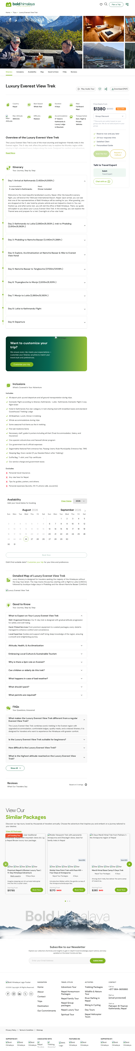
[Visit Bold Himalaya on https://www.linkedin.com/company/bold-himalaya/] (19, 994)
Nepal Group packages (67, 1004)
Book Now (37, 890)
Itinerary (9, 72)
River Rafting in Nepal (92, 999)
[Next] (129, 864)
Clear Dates (66, 501)
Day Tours (90, 1009)
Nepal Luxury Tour (70, 1009)
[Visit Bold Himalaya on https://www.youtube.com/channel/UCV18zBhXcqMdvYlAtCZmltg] (31, 994)
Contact (41, 996)
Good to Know (53, 72)
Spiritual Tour (67, 1014)
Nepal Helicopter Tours (93, 1015)
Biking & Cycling (93, 1005)
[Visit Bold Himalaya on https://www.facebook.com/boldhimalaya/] (8, 994)
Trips (14, 12)
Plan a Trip (116, 4)
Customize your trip (22, 364)
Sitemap (40, 1030)
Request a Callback (118, 154)
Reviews (74, 72)
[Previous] (5, 864)
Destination (43, 1006)
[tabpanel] (25, 863)
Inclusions (20, 72)
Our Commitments (46, 1010)
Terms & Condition (26, 1030)
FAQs (65, 72)
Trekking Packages (94, 987)
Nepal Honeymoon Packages (70, 992)
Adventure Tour (68, 987)
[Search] (105, 4)
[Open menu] (127, 4)
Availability (32, 72)
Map (42, 72)
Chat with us (101, 181)
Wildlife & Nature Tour (93, 992)
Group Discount (102, 116)
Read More (10, 153)
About (40, 991)
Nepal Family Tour (70, 998)
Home (8, 12)
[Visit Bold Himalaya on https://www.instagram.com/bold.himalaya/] (14, 994)
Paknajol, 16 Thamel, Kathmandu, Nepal (118, 1007)
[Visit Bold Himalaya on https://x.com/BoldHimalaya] (25, 994)
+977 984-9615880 (118, 989)
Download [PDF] (120, 89)
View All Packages (13, 831)
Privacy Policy (11, 1030)
